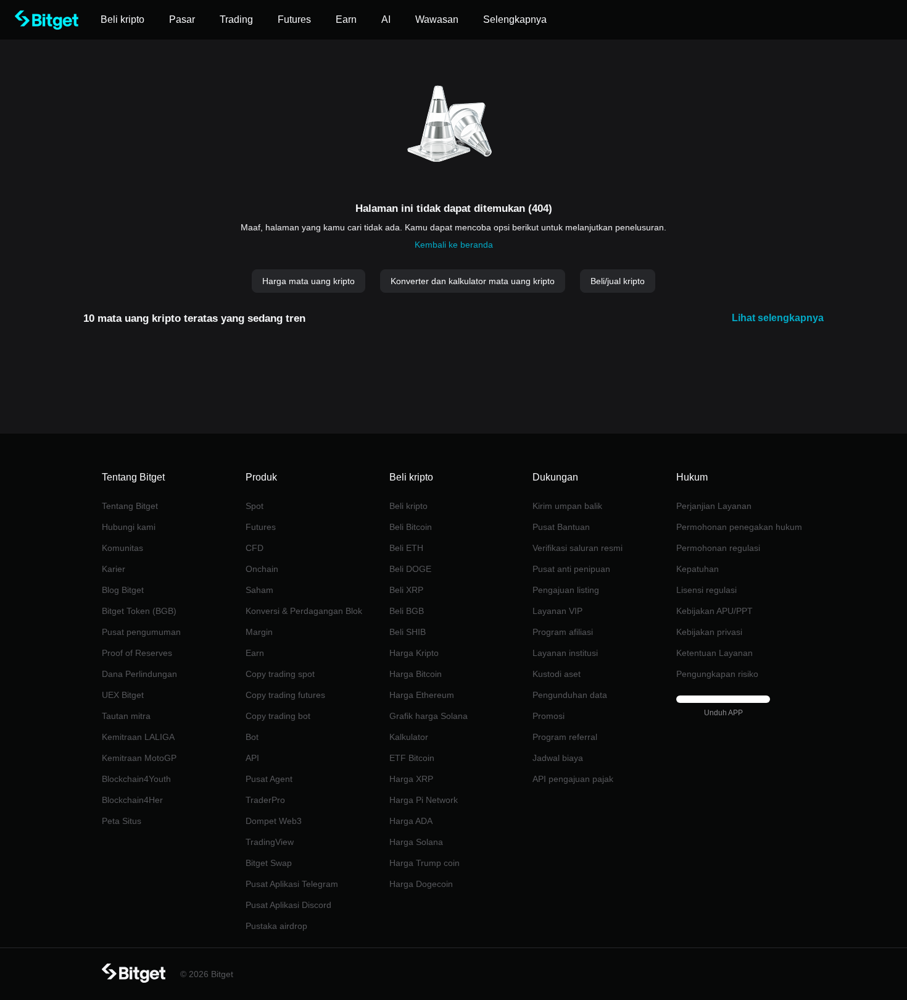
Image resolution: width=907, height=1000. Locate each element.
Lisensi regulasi (706, 590)
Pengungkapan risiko (717, 674)
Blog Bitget (123, 590)
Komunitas (122, 548)
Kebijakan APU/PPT (714, 611)
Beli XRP (406, 590)
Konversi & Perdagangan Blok (304, 611)
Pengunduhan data (569, 695)
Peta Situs (121, 821)
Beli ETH (406, 548)
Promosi (548, 716)
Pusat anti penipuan (571, 569)
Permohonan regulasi (718, 548)
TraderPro (265, 800)
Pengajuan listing (565, 590)
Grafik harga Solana (428, 716)
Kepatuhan (697, 569)
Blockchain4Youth (136, 779)
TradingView (270, 842)
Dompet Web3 (274, 821)
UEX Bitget (123, 695)
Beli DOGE (410, 569)
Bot (252, 737)
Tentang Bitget (130, 506)
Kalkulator (408, 737)
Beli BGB (406, 611)
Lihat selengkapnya (778, 318)
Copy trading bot (278, 716)
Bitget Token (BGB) (139, 611)
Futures (261, 527)
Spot (254, 506)
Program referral (564, 737)
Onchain (262, 569)
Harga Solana (416, 842)
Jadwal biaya (557, 758)
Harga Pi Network (423, 800)
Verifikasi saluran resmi (577, 548)
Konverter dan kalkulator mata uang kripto (473, 281)
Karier (113, 569)
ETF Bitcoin (411, 758)
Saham (259, 590)
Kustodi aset (556, 674)
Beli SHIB (407, 632)
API (252, 758)
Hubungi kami (128, 527)
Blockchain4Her (132, 800)
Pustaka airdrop (276, 926)
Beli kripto (408, 506)
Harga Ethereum (421, 695)
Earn (255, 653)
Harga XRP (411, 779)
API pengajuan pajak (572, 779)
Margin (259, 632)
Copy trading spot (280, 674)
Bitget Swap (269, 863)
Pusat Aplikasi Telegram (292, 884)
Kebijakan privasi (709, 632)
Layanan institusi (565, 653)
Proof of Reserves (137, 653)
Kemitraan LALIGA (138, 737)
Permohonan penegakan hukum (739, 527)
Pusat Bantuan (561, 527)
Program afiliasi (562, 632)
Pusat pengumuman (141, 632)
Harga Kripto (414, 653)
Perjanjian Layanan (714, 506)
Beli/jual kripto (617, 281)
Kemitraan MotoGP (139, 758)
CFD (254, 548)
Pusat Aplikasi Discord (288, 905)
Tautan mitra (126, 716)
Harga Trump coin (424, 863)
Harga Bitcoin (415, 674)
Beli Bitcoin (410, 527)
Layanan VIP (557, 611)
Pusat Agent (269, 779)
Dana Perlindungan (139, 674)
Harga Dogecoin (421, 884)
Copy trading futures (285, 695)
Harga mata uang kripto (308, 281)
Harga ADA (411, 821)
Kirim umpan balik (567, 506)
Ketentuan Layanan (714, 653)
